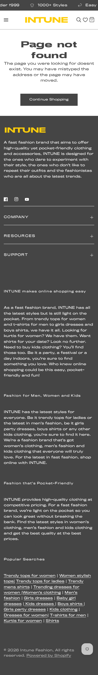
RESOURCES (20, 236)
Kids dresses (39, 604)
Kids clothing (63, 609)
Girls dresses (38, 598)
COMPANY (16, 217)
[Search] (79, 20)
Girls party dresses (25, 609)
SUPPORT (16, 255)
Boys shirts (71, 604)
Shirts (52, 621)
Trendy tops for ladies (40, 581)
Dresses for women (25, 615)
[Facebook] (6, 199)
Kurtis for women (23, 621)
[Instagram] (16, 199)
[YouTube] (27, 199)
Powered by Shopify (48, 655)
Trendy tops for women (30, 576)
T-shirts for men (68, 615)
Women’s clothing (42, 592)
